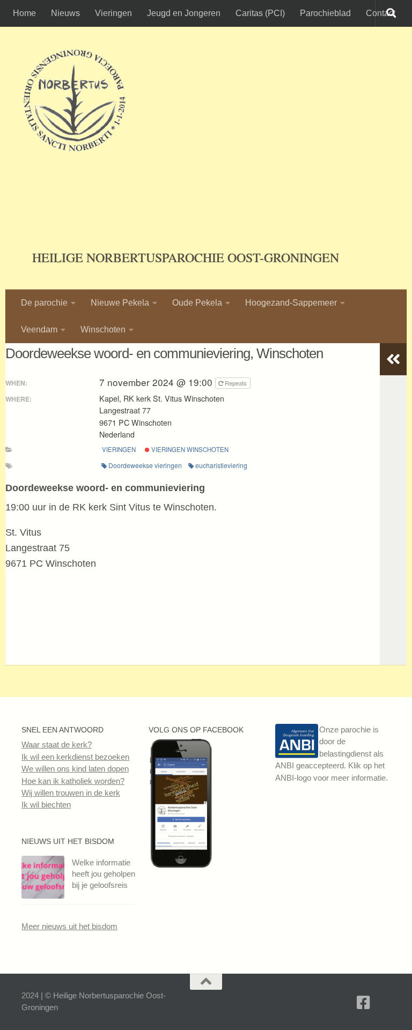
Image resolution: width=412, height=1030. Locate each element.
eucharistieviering (221, 465)
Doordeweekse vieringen (145, 465)
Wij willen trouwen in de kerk (70, 792)
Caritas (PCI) (260, 13)
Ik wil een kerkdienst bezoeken (75, 756)
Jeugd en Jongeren (183, 13)
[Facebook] (363, 1002)
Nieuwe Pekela (120, 302)
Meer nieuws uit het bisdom (69, 926)
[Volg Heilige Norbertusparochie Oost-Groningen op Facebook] (181, 864)
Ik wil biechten (46, 804)
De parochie (44, 302)
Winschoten (103, 329)
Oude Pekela (197, 302)
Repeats (235, 383)
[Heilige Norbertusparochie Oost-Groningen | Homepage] (74, 101)
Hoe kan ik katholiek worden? (72, 781)
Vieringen (113, 13)
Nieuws (65, 13)
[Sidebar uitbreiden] (393, 359)
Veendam (39, 329)
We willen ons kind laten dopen (75, 768)
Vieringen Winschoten (189, 449)
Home (24, 13)
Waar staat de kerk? (56, 744)
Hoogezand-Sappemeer (291, 302)
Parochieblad (325, 13)
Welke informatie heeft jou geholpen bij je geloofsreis (103, 874)
